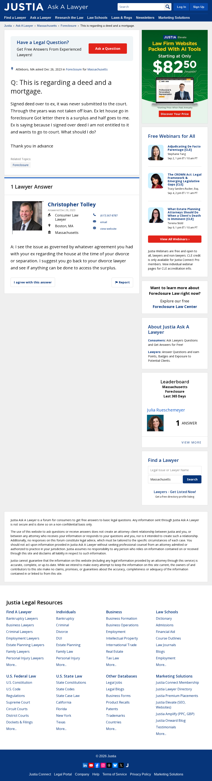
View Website (108, 229)
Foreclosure (68, 25)
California (63, 702)
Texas (60, 722)
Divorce (62, 631)
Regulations (15, 695)
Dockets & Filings (19, 722)
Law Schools (97, 17)
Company (82, 774)
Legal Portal (63, 774)
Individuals (66, 611)
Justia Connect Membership (177, 682)
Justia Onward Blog (171, 720)
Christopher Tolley (72, 204)
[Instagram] (103, 765)
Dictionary (164, 618)
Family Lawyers (18, 651)
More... (11, 664)
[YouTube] (91, 765)
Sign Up (198, 6)
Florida (61, 709)
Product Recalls (118, 702)
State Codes (65, 689)
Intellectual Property (122, 638)
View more (191, 442)
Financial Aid (165, 631)
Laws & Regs (121, 17)
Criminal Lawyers (19, 631)
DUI (59, 638)
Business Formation (121, 618)
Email (103, 222)
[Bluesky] (115, 765)
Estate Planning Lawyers (25, 645)
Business (114, 611)
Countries (113, 722)
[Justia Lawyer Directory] (127, 765)
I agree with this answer (33, 282)
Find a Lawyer (15, 17)
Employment (115, 631)
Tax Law (112, 658)
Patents (112, 709)
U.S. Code (13, 689)
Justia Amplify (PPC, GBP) (175, 714)
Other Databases (121, 676)
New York (63, 715)
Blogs (160, 651)
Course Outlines (168, 638)
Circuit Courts (17, 709)
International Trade (121, 645)
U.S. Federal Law (21, 676)
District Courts (17, 715)
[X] (121, 765)
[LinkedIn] (85, 765)
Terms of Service (114, 774)
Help (95, 774)
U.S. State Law (69, 676)
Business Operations (122, 625)
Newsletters (145, 17)
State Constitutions (71, 682)
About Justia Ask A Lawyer (168, 329)
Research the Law (69, 17)
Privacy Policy (140, 774)
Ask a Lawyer (41, 17)
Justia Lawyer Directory (174, 689)
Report (124, 282)
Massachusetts (47, 25)
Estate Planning (68, 645)
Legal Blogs (115, 689)
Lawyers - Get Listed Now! (175, 492)
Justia (8, 25)
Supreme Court (18, 702)
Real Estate (114, 651)
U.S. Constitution (19, 682)
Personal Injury (68, 658)
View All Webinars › (175, 239)
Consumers (156, 340)
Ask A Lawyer (24, 25)
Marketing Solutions (174, 17)
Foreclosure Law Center (175, 306)
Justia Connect (40, 774)
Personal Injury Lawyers (25, 658)
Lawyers (154, 352)
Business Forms (118, 695)
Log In (181, 6)
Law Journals (166, 645)
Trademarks (115, 715)
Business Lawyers (20, 625)
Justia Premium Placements (177, 695)
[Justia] (23, 7)
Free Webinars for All (171, 136)
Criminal (62, 625)
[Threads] (109, 765)
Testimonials (166, 727)
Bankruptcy (65, 618)
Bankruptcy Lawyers (22, 618)
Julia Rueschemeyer (166, 410)
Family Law (64, 651)
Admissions (164, 625)
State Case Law (68, 695)
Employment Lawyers (22, 638)
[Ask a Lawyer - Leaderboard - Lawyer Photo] (155, 423)
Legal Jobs (114, 682)
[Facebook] (97, 765)
